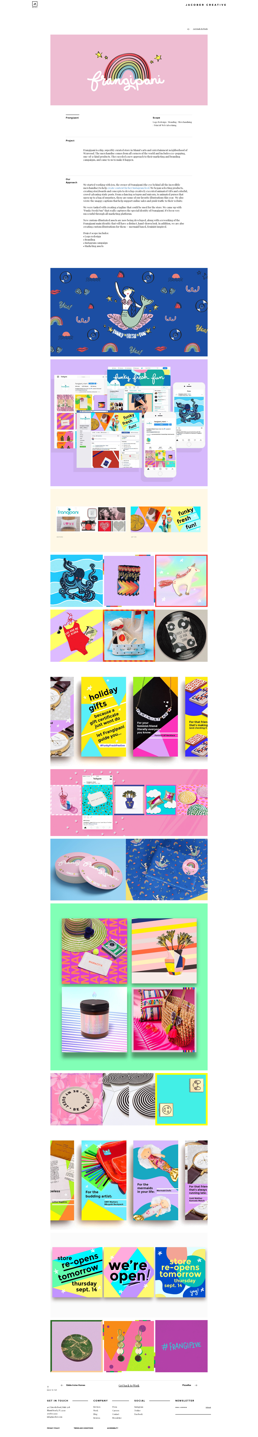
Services (96, 1407)
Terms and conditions (83, 1428)
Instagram (138, 1407)
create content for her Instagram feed (128, 188)
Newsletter (117, 1418)
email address (181, 1407)
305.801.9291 (52, 1413)
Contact (115, 1414)
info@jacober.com (54, 1417)
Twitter (137, 1410)
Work (95, 1410)
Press (114, 1407)
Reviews (96, 1418)
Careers (115, 1410)
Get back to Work (129, 1385)
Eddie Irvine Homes (75, 1385)
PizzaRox (187, 1385)
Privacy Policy (53, 1428)
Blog (95, 1414)
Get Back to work (200, 29)
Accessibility (112, 1428)
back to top (52, 1390)
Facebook (138, 1414)
